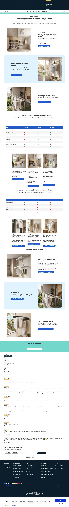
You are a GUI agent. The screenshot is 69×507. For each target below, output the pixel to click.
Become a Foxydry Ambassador (32, 467)
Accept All (60, 500)
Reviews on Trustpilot (59, 467)
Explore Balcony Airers (44, 101)
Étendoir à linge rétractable (45, 471)
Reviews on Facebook (59, 468)
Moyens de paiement (17, 468)
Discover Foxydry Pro (49, 184)
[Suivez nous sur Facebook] (53, 486)
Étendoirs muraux (44, 467)
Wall (30, 11)
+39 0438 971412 (7, 466)
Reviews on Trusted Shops (60, 470)
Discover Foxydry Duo (17, 298)
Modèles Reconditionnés (45, 473)
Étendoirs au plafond (44, 465)
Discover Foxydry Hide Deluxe (45, 328)
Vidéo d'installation (29, 474)
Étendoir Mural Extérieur (45, 470)
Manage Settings (60, 503)
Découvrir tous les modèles (34, 348)
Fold (33, 11)
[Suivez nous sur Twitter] (55, 486)
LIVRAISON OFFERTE (34, 13)
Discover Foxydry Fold (34, 244)
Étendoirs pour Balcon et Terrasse (47, 468)
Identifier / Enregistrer (30, 470)
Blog (27, 468)
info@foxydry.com (7, 467)
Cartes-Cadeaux (44, 478)
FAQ (27, 473)
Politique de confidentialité (18, 471)
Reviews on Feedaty (59, 465)
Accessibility (15, 478)
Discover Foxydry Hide (49, 245)
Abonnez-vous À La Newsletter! (41, 452)
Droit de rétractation (17, 474)
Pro (22, 11)
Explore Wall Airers (17, 74)
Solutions (28, 471)
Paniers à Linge (43, 477)
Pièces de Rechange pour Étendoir (47, 474)
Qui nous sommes (29, 465)
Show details (14, 505)
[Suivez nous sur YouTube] (62, 486)
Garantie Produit (16, 467)
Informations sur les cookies (18, 470)
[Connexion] (64, 11)
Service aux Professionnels (18, 465)
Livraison (15, 473)
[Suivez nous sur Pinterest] (59, 486)
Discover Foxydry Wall (18, 245)
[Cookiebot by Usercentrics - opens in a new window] (6, 505)
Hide (36, 11)
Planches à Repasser (44, 476)
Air (25, 11)
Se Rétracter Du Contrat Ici (18, 477)
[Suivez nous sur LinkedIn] (53, 488)
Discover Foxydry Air (33, 186)
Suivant (8, 364)
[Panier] (62, 11)
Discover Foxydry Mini (18, 179)
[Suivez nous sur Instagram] (57, 486)
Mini (27, 11)
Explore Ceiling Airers (44, 46)
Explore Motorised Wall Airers (46, 272)
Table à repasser (44, 11)
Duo (39, 11)
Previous (5, 364)
